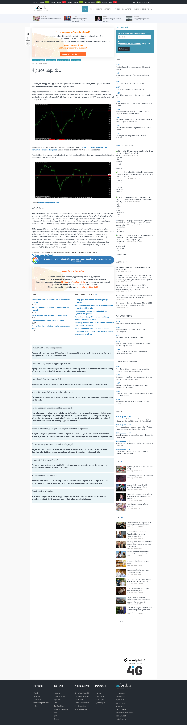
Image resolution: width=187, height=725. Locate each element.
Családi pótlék (79, 699)
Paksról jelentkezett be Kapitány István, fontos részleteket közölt (138, 553)
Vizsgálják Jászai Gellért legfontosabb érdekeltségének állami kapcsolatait (139, 222)
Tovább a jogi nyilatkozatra (43, 255)
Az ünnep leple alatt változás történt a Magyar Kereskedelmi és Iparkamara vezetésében (140, 544)
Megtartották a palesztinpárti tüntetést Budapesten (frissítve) (138, 486)
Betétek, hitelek (59, 706)
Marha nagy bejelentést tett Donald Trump (92, 328)
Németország (51, 60)
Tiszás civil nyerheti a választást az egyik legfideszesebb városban (139, 580)
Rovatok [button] (117, 9)
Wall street (76, 60)
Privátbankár (99, 696)
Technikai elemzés (63, 60)
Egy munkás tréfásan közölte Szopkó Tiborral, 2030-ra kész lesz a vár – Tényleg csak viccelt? (134, 304)
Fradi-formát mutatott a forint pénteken (48, 321)
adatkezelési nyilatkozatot (130, 44)
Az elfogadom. (134, 44)
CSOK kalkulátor (80, 706)
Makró (35, 693)
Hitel (55, 703)
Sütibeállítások (121, 719)
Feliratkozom (123, 49)
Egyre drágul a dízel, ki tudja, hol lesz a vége (49, 315)
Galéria (35, 706)
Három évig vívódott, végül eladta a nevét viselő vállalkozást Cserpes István (138, 198)
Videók (92, 9)
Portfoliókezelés (38, 60)
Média (56, 712)
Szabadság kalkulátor (82, 696)
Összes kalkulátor (81, 709)
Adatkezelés (120, 706)
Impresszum (120, 700)
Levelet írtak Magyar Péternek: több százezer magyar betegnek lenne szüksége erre (139, 610)
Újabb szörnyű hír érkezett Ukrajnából (140, 476)
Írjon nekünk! (120, 693)
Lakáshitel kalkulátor (82, 703)
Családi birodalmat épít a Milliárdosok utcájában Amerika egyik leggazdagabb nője (140, 237)
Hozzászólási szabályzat (124, 713)
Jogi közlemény (121, 703)
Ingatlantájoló (100, 703)
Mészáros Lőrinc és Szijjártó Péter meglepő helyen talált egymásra (139, 524)
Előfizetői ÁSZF (121, 716)
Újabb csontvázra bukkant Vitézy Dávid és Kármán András (138, 571)
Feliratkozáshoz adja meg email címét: (132, 33)
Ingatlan (57, 699)
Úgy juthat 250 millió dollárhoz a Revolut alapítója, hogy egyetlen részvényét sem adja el (138, 174)
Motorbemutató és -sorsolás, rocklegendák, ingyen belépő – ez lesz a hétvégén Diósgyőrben (134, 296)
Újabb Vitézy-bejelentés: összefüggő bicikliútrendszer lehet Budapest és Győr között (139, 496)
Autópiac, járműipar (61, 709)
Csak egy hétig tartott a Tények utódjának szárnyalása (138, 589)
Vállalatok (36, 696)
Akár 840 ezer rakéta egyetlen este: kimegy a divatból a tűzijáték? (138, 152)
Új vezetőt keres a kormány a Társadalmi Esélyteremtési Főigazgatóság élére (137, 534)
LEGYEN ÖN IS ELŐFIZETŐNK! (73, 271)
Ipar (55, 716)
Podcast (99, 9)
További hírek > (122, 254)
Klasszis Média (121, 709)
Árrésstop (108, 9)
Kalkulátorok (127, 9)
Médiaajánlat (120, 696)
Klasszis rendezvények (141, 9)
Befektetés (37, 699)
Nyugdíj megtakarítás (82, 693)
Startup (56, 719)
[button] (134, 2)
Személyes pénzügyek (41, 703)
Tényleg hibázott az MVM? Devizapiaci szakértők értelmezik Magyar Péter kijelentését (138, 600)
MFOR (40, 9)
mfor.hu (98, 693)
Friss (84, 9)
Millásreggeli (99, 699)
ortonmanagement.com (48, 203)
